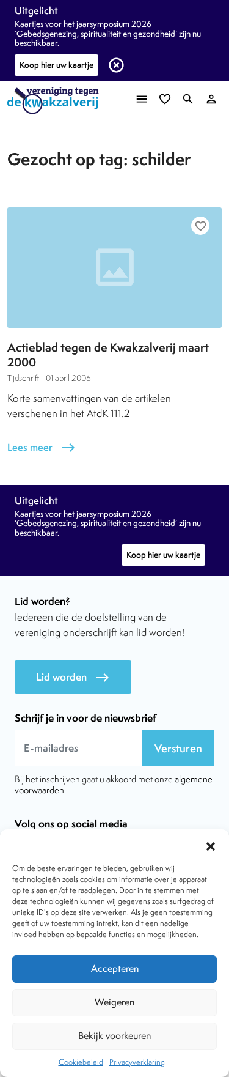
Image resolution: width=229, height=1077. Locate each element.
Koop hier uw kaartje (56, 64)
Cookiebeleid (81, 1062)
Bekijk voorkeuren (114, 1035)
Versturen (178, 748)
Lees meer (41, 447)
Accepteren (115, 968)
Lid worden (73, 677)
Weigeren (114, 1002)
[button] (211, 844)
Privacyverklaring (137, 1062)
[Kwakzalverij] (56, 100)
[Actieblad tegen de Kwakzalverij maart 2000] (114, 267)
